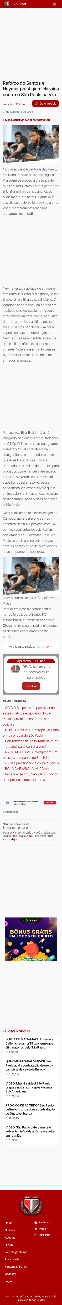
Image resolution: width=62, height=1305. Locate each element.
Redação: (14, 104)
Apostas (10, 1237)
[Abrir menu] (54, 4)
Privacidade (12, 1259)
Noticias (10, 1230)
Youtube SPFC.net (16, 1266)
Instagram (44, 1234)
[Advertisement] (31, 42)
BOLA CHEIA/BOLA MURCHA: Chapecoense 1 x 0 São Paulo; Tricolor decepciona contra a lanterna (30, 774)
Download (31, 686)
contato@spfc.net (16, 1252)
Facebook (44, 1222)
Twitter (43, 1228)
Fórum (9, 1244)
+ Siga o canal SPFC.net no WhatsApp (26, 120)
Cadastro (10, 1274)
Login (8, 1281)
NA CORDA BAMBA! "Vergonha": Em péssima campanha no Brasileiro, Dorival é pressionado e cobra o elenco (31, 757)
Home (8, 1223)
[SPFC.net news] (31, 803)
